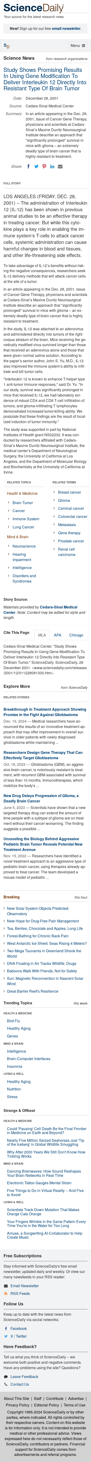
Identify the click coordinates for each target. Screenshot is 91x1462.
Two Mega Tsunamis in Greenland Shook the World (44, 953)
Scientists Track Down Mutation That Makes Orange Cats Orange (43, 1211)
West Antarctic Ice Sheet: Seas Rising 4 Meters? (47, 943)
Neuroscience (24, 546)
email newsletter (66, 28)
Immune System (26, 518)
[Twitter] (36, 166)
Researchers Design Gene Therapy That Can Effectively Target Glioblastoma (43, 755)
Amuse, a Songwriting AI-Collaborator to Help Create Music (44, 1235)
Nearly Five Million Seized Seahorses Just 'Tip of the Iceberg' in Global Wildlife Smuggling (45, 1142)
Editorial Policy (46, 1405)
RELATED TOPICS (19, 482)
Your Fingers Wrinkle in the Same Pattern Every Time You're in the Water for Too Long (46, 1223)
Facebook (18, 1328)
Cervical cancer (71, 508)
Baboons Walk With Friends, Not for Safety (42, 970)
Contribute (54, 1398)
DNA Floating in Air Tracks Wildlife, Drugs (41, 963)
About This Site (16, 1398)
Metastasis (67, 524)
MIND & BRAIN (13, 1043)
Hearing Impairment (22, 557)
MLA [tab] (42, 635)
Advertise (76, 1398)
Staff (38, 1398)
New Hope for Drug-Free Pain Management (43, 921)
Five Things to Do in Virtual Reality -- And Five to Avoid (45, 1192)
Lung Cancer (23, 527)
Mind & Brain (17, 536)
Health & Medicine (22, 493)
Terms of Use (74, 1405)
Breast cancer (69, 492)
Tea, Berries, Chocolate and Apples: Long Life (45, 928)
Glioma (64, 500)
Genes (12, 1036)
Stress (12, 1096)
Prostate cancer (71, 541)
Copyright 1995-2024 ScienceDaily (36, 1412)
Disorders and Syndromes (24, 578)
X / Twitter (18, 1336)
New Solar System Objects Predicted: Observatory (38, 911)
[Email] (60, 166)
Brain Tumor (23, 502)
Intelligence (22, 567)
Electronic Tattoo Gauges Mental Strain (39, 1182)
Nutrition (14, 1089)
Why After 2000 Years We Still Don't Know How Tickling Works (46, 1154)
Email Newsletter (24, 1285)
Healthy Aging (19, 1028)
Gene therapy (69, 532)
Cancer (19, 510)
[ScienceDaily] (34, 8)
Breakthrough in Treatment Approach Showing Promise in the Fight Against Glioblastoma (45, 711)
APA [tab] (57, 635)
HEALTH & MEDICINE (18, 1013)
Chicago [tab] (76, 635)
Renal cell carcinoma (66, 551)
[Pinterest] (44, 166)
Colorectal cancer (72, 516)
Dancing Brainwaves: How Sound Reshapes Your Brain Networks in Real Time (44, 1173)
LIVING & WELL (14, 1074)
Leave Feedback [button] (24, 1376)
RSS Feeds (20, 1293)
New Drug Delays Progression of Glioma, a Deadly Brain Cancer (41, 798)
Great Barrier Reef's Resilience (32, 991)
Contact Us (19, 1384)
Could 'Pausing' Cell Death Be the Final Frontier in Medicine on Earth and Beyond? (46, 1130)
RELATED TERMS (64, 482)
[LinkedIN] (52, 166)
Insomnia (14, 1066)
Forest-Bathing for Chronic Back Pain (38, 935)
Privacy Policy (17, 1405)
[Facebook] (28, 166)
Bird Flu (13, 1020)
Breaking (12, 897)
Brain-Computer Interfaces (28, 1058)
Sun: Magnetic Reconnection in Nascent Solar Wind (45, 981)
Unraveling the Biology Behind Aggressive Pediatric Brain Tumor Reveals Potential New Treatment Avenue (43, 844)
